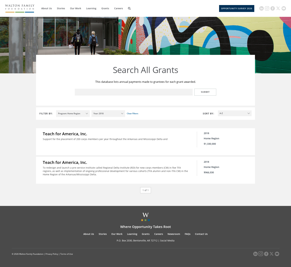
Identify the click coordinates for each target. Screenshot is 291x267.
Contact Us (201, 234)
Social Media (167, 240)
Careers (118, 8)
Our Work (75, 8)
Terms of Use (66, 254)
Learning (91, 8)
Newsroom (174, 234)
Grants (105, 8)
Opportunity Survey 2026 (236, 8)
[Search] (129, 8)
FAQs (187, 234)
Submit (205, 92)
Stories (61, 8)
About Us (46, 8)
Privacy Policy (51, 254)
